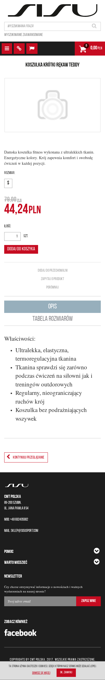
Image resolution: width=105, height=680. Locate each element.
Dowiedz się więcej (41, 673)
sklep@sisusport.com (24, 531)
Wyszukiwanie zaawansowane (23, 35)
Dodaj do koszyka (21, 249)
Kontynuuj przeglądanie (28, 457)
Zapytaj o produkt (52, 279)
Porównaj (52, 287)
